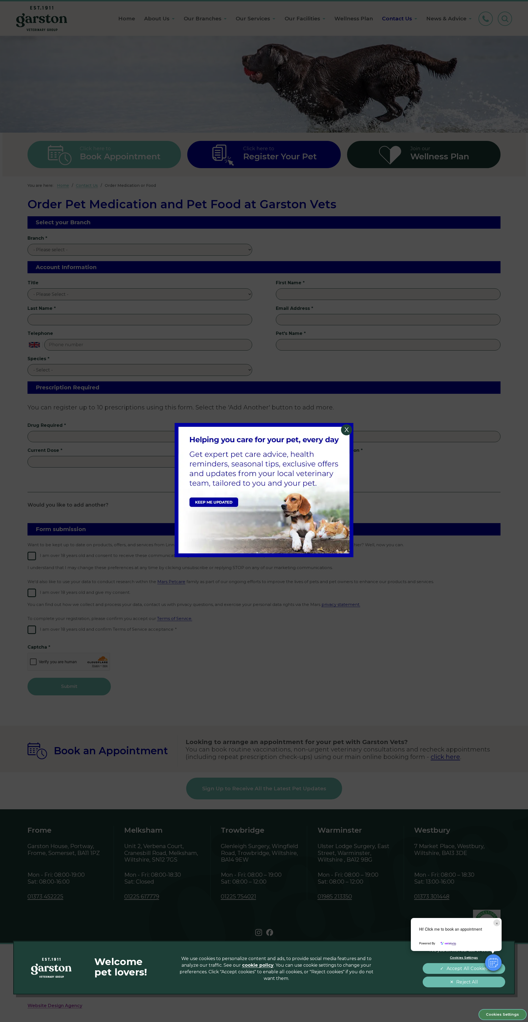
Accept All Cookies (467, 968)
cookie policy (258, 965)
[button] (493, 962)
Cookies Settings (502, 1014)
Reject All (467, 982)
